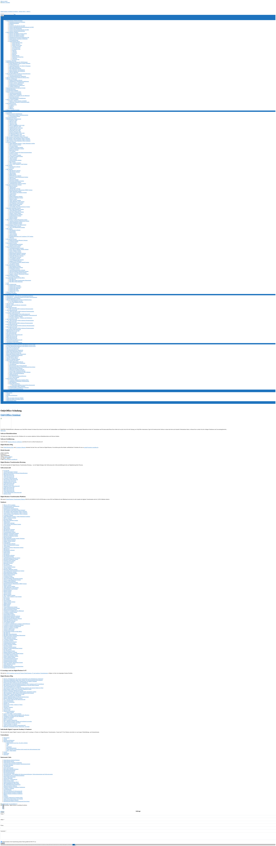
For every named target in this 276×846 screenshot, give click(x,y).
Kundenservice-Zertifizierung (16, 84)
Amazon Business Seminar (15, 160)
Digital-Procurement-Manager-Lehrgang (18, 240)
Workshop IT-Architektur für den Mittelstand (19, 95)
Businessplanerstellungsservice (16, 389)
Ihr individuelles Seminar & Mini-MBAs (15, 277)
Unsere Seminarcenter (11, 284)
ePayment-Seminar (13, 146)
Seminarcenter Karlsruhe (14, 285)
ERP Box (14, 50)
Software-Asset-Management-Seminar (18, 272)
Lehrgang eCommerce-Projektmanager (12, 626)
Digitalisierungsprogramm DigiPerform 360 (19, 37)
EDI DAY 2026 (12, 122)
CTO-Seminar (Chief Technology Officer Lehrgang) (18, 139)
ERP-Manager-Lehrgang (14, 170)
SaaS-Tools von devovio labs (13, 347)
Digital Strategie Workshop (15, 94)
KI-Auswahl (9, 306)
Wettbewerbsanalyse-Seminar (10, 636)
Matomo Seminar (13, 199)
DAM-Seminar (6, 542)
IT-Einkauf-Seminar (13, 241)
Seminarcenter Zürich (14, 290)
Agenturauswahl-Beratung (12, 341)
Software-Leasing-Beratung (15, 75)
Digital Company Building (12, 99)
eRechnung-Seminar (13, 179)
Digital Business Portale (11, 378)
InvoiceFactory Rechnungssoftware (17, 370)
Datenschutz (6, 753)
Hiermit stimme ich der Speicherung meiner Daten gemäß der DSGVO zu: (19, 841)
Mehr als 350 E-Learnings (9, 505)
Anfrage (3, 807)
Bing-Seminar (12, 161)
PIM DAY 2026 (13, 121)
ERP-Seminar (9, 169)
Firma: (2, 825)
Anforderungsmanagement (15, 93)
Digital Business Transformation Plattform (15, 499)
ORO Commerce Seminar (15, 162)
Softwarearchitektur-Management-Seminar (18, 271)
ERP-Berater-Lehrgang (14, 171)
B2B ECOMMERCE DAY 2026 (16, 125)
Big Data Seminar (7, 649)
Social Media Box (16, 47)
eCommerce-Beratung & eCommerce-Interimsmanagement (16, 764)
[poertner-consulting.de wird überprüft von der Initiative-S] (9, 803)
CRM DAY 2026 (13, 124)
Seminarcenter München (14, 288)
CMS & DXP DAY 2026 (15, 129)
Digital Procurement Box (17, 56)
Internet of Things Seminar (15, 252)
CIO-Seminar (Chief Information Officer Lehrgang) (18, 138)
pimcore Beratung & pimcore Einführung (12, 792)
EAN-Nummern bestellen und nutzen (11, 722)
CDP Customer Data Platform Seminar (18, 192)
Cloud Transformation (8, 700)
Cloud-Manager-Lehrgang (15, 257)
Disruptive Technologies (9, 702)
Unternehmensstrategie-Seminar (16, 248)
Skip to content (4, 1)
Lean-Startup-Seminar (14, 263)
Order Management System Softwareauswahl (19, 314)
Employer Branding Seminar (9, 644)
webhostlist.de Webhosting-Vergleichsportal (19, 381)
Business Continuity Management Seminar (19, 274)
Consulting (5, 19)
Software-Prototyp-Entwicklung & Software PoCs (17, 77)
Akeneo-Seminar (13, 233)
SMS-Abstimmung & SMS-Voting (11, 783)
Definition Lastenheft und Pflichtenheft (12, 695)
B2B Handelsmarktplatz (8, 773)
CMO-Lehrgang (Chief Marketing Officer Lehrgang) (18, 140)
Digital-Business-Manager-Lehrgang (17, 253)
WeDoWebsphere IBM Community (17, 386)
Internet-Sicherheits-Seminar (15, 223)
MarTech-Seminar (13, 186)
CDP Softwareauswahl (11, 332)
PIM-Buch (11, 237)
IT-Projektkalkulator (13, 40)
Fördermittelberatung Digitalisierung (17, 98)
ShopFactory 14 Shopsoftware (10, 779)
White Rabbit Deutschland (9, 776)
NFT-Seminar (12, 151)
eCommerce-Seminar (11, 142)
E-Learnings (9, 112)
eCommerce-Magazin (21, 447)
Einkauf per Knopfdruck (9, 711)
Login (4, 403)
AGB (7, 283)
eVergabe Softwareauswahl (9, 480)
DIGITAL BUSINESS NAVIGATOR (18, 33)
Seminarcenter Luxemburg (15, 286)
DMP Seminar (12, 195)
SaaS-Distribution (7, 789)
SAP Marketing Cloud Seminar (16, 202)
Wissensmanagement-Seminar (16, 244)
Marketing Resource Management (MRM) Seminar (20, 190)
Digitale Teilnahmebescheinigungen (14, 355)
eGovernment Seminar (14, 276)
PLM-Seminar (12, 231)
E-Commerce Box (16, 49)
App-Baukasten (12, 364)
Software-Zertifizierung (11, 78)
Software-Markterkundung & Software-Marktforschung (19, 299)
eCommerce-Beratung (11, 60)
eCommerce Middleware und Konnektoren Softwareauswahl (23, 315)
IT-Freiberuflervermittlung (12, 90)
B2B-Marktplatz (13, 382)
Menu (2, 15)
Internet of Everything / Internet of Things (12, 704)
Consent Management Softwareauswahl (12, 492)
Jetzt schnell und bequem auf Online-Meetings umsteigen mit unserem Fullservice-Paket (23, 687)
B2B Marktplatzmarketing (15, 68)
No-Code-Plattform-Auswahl (15, 301)
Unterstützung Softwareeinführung (14, 342)
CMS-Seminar (6, 546)
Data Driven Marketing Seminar (16, 212)
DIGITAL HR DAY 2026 (15, 131)
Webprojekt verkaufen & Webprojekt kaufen (19, 102)
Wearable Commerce (8, 707)
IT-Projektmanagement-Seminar (16, 259)
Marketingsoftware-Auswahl (12, 330)
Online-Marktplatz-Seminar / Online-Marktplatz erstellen (22, 143)
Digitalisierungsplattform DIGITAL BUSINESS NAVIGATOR (20, 345)
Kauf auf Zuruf (6, 709)
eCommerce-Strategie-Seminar (16, 147)
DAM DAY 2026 (13, 120)
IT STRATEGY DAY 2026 (15, 134)
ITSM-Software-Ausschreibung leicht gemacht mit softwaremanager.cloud (23, 749)
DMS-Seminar (12, 178)
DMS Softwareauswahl (11, 327)
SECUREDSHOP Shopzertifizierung (17, 376)
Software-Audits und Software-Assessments (16, 305)
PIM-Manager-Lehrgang (14, 230)
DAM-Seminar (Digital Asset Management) (16, 224)
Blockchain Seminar (8, 563)
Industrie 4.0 (6, 703)
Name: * (2, 813)
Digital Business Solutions (12, 32)
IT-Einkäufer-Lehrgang (14, 268)
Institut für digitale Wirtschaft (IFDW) (14, 398)
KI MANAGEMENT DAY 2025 (17, 133)
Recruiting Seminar (7, 645)
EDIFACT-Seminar (7, 718)
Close (2, 811)
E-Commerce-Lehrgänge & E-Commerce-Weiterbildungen (16, 623)
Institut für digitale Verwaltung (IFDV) (15, 399)
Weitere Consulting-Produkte (12, 109)
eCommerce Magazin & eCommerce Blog (13, 797)
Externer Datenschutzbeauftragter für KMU (19, 29)
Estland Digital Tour (11, 292)
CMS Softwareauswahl (11, 319)
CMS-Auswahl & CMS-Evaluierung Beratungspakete (21, 320)
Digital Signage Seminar (14, 205)
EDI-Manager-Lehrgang (14, 166)
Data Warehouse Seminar (9, 650)
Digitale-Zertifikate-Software (15, 80)
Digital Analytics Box (17, 45)
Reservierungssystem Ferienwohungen (18, 365)
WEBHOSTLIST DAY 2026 (16, 128)
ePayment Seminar (7, 519)
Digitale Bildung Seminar (12, 275)
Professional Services (11, 103)
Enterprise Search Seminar (15, 245)
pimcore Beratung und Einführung (17, 69)
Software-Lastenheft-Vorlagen (13, 359)
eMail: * (2, 819)
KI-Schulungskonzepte (11, 117)
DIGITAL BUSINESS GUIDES (16, 35)
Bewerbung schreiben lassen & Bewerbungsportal (23, 385)
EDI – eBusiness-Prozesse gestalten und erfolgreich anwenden (17, 721)
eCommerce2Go (13, 104)
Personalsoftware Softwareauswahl (14, 339)
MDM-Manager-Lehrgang (15, 175)
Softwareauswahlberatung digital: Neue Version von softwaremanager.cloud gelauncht (23, 680)
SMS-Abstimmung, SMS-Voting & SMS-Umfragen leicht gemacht (18, 693)
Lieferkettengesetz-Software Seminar (17, 183)
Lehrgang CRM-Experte (9, 629)
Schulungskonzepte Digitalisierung (14, 113)
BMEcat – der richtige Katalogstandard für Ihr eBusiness (16, 715)
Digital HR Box (15, 55)
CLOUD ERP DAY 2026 (15, 126)
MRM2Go (11, 108)
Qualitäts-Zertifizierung (14, 86)
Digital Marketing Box (17, 42)
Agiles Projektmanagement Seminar (11, 608)
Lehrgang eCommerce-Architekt (10, 627)
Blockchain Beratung (14, 97)
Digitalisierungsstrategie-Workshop (17, 22)
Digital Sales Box (16, 44)
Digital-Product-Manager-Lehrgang (17, 254)
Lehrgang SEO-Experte (8, 630)
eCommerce (9, 746)
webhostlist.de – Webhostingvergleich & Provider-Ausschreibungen (21, 297)
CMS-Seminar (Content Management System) (16, 219)
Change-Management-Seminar (13, 246)
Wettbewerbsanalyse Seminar (15, 196)
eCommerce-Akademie (8, 788)
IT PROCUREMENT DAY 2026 (17, 135)
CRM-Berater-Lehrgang (14, 188)
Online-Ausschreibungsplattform (16, 373)
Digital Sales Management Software (14, 351)
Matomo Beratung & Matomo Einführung (12, 793)
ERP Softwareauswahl (11, 307)
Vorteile (8, 394)
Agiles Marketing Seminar (15, 210)
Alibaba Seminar (13, 159)
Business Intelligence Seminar (10, 652)
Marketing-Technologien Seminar (14, 184)
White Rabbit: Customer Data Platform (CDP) (13, 694)
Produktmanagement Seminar (10, 661)
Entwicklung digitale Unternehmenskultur (18, 115)
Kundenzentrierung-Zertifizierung (17, 85)
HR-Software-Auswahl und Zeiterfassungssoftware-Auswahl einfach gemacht (21, 685)
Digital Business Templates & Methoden (18, 38)
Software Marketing (13, 72)
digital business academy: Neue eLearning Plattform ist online (17, 689)
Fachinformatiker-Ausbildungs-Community (19, 387)
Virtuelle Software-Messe (12, 358)
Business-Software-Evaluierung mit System (13, 690)
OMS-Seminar (12, 173)
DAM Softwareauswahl (11, 324)
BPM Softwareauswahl (11, 337)
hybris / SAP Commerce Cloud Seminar (18, 164)
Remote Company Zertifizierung (16, 82)
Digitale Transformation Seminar (16, 148)
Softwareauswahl (7, 294)
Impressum (5, 754)
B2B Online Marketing (14, 67)
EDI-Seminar (9, 165)
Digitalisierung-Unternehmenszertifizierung (19, 81)
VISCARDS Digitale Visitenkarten (17, 363)
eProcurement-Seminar (11, 239)
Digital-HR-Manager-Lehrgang (16, 255)
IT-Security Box (15, 59)
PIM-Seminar (9, 228)
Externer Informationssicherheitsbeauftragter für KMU (21, 27)
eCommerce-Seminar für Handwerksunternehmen (20, 152)
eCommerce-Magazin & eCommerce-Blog (18, 379)
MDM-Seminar (12, 174)
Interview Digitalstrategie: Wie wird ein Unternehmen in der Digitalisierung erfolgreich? (23, 678)
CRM (7, 744)
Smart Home (6, 706)
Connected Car (6, 708)
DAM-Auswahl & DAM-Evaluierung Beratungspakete (21, 325)
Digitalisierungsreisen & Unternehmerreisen (13, 666)
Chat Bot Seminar (13, 157)
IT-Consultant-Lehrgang (14, 258)
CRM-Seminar (12, 187)
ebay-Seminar (6, 599)
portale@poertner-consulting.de (91, 447)
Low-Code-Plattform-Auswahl (16, 302)
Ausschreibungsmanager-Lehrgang (17, 270)
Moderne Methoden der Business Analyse (12, 698)
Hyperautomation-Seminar (15, 182)
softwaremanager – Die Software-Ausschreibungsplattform (19, 295)
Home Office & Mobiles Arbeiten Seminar (18, 249)
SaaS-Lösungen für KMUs (12, 360)
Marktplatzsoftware (13, 374)
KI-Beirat (11, 24)
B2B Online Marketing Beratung (10, 769)
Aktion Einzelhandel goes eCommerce (12, 686)
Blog (4, 390)
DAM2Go (11, 106)
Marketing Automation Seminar (13, 208)
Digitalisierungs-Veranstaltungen (13, 119)
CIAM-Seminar (12, 193)
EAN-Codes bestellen (14, 377)
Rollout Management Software (16, 361)
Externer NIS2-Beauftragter (15, 28)
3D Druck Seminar (13, 153)
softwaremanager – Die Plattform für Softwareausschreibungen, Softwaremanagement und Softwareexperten (28, 774)
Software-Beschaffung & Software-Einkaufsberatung (18, 73)
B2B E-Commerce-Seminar (9, 517)
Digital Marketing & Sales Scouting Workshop (19, 63)
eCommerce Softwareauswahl (13, 312)
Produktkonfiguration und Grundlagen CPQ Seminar (21, 236)
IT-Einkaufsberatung (11, 89)
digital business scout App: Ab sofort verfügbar (17, 743)
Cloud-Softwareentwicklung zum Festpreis (13, 798)
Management (9, 392)
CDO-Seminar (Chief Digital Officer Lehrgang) (17, 137)
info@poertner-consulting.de (10, 459)
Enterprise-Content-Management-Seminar (18, 177)
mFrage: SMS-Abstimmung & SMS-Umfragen (19, 372)
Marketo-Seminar (13, 218)
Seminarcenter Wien (13, 289)
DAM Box (14, 53)
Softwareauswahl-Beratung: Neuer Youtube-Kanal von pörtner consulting (20, 681)
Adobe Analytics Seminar (15, 200)
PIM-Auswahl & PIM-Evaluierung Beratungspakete (21, 323)
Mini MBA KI (12, 279)
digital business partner (8, 780)
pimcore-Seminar (13, 235)
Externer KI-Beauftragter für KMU (17, 25)
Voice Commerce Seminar (15, 155)
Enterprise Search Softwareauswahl (14, 334)
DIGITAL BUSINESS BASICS (16, 36)
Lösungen (5, 343)
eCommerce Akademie (11, 293)
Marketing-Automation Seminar (10, 534)
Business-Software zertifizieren (15, 441)
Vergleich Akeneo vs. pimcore (10, 724)
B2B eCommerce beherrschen (10, 720)
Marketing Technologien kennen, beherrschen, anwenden (16, 726)
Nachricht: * (3, 831)
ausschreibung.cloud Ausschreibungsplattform (13, 775)
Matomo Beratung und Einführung (17, 71)
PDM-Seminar (12, 232)
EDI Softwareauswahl (11, 333)
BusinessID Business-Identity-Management (16, 354)
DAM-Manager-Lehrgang (15, 226)
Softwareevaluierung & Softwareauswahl (12, 791)
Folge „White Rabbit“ (11, 750)
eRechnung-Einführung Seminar (16, 181)
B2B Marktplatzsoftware (9, 771)
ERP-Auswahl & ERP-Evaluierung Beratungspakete (21, 308)
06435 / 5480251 (8, 456)
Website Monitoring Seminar (15, 204)
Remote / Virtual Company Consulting (18, 100)
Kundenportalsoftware (14, 64)
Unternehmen (6, 391)
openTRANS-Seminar (8, 717)
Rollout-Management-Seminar (16, 267)
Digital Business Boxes (14, 41)
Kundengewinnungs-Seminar (15, 214)
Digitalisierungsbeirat (14, 23)
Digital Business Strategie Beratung (14, 20)
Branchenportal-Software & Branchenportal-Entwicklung (22, 367)
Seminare (5, 111)
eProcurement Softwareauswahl (13, 329)
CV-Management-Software (12, 356)
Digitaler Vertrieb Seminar (15, 213)
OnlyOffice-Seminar (11, 415)
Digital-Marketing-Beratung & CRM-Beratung (17, 62)
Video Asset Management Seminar (17, 227)
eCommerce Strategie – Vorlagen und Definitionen (20, 317)
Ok (73, 844)
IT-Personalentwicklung (14, 116)
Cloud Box (14, 58)
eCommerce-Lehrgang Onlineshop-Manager (13, 625)
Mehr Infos (3, 430)
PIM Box (14, 54)
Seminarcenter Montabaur (9, 667)
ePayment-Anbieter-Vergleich (16, 316)
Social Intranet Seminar (11, 243)
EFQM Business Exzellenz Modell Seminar (19, 262)
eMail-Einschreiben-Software (15, 368)
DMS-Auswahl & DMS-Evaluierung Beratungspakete (21, 328)
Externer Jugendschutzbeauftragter (17, 31)
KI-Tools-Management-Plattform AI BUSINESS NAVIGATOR (21, 346)
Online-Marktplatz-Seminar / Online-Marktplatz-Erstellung (16, 516)
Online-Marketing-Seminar (9, 638)
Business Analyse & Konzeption (13, 91)
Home (4, 18)
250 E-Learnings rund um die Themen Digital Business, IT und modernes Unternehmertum (27, 673)
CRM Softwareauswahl (11, 310)
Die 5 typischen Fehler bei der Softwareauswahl (14, 699)
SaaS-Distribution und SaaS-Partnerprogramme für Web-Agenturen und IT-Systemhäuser (23, 684)
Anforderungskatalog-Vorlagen (13, 298)
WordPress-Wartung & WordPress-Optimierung (14, 787)
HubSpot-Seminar (13, 217)
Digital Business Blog (11, 400)
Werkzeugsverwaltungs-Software (16, 369)
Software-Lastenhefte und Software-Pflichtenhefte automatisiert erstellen (19, 691)
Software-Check (10, 303)
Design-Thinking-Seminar (9, 657)
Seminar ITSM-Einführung (15, 261)
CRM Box (14, 51)
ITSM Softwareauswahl (11, 336)
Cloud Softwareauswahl (11, 338)
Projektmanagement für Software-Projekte (15, 87)
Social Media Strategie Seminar (10, 654)
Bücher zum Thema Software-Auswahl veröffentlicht (15, 682)
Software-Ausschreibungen (12, 348)
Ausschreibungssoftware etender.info (17, 76)
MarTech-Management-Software (13, 352)
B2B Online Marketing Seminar (16, 209)
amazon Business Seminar (9, 601)
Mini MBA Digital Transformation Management (20, 280)
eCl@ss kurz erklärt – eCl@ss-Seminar (12, 713)
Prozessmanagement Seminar (10, 660)
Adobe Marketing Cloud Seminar (16, 201)
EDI (7, 745)
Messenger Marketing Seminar (16, 197)
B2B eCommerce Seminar (15, 144)
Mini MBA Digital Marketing (16, 281)
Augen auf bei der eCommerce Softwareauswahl (14, 725)
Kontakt (5, 401)
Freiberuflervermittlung (14, 383)
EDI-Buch (11, 168)
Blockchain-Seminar (13, 150)
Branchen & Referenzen (11, 395)
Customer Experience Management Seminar (19, 221)
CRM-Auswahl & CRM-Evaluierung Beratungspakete (21, 311)
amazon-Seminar (7, 600)
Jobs (7, 396)
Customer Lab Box (16, 46)
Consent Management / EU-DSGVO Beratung (19, 66)
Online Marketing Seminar (15, 191)
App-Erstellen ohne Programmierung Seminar (19, 206)
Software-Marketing (8, 778)
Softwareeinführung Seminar (12, 264)
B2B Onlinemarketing (11, 748)
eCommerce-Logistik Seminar (16, 156)
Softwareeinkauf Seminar (15, 266)
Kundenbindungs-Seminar (15, 215)
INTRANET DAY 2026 (14, 130)
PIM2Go (11, 107)
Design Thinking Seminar (15, 250)
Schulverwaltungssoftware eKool (11, 782)
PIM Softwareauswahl (11, 321)
